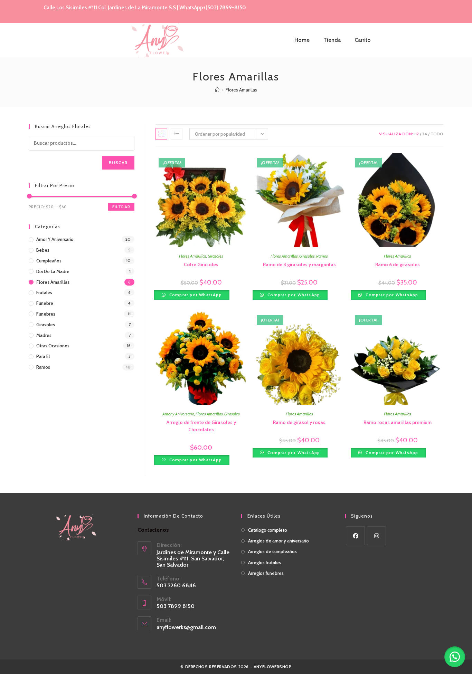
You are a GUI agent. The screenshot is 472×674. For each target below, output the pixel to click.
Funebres (45, 314)
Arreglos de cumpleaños (272, 551)
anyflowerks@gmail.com (186, 627)
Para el (43, 356)
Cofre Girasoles (201, 264)
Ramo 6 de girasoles (397, 264)
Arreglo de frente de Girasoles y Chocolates (201, 426)
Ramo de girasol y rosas (299, 422)
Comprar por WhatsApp (195, 294)
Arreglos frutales (264, 562)
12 (417, 133)
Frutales (44, 292)
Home (302, 40)
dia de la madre (52, 271)
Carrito (363, 40)
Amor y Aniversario (178, 413)
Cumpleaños (49, 260)
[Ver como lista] (176, 134)
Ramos (322, 256)
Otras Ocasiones (52, 345)
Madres (43, 335)
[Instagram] (376, 535)
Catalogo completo (267, 530)
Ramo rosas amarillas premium (398, 422)
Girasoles (215, 256)
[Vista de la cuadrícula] (161, 134)
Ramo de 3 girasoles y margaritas (299, 264)
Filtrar (121, 206)
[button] (454, 656)
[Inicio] (217, 90)
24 (424, 133)
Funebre (44, 303)
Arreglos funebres (266, 573)
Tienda (332, 40)
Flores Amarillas (241, 90)
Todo (437, 133)
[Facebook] (355, 535)
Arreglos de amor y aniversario (278, 540)
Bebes (42, 250)
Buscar (118, 162)
